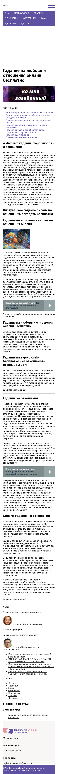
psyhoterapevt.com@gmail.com (18, 763)
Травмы (12, 695)
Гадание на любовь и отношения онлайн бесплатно (28, 716)
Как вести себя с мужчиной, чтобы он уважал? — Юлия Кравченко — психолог (28, 672)
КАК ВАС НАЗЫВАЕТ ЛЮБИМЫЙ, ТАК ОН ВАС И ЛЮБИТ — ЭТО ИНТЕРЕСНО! (29, 660)
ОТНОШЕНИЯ (12, 18)
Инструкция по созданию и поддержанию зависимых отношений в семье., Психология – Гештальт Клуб (31, 666)
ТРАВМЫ (38, 13)
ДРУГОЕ (25, 23)
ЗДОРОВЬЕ (10, 23)
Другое (12, 683)
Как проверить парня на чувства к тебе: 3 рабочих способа (29, 655)
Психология (14, 693)
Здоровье (13, 685)
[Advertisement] (29, 46)
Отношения (14, 690)
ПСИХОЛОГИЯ (21, 13)
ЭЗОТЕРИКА (29, 18)
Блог (7, 13)
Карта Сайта (14, 750)
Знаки (44, 18)
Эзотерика (13, 698)
